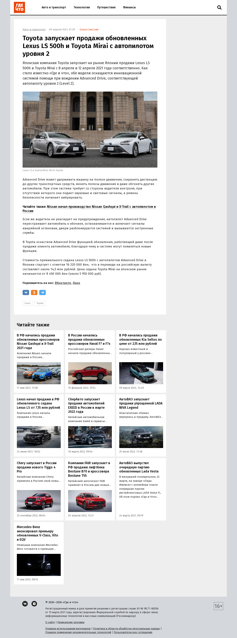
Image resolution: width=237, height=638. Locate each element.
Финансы (129, 7)
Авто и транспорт (54, 7)
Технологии (82, 7)
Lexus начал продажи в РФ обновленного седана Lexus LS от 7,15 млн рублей (38, 403)
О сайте (50, 622)
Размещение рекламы (70, 622)
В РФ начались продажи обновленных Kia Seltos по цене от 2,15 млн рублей (140, 339)
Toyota (39, 303)
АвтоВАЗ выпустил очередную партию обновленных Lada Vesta (138, 467)
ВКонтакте (63, 283)
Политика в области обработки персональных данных (126, 628)
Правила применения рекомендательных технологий (78, 632)
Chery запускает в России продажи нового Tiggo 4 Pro (36, 467)
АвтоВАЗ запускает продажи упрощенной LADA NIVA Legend (141, 403)
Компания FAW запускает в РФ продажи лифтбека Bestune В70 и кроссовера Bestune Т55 (89, 469)
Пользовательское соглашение (133, 632)
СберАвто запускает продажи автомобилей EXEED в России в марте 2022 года (86, 405)
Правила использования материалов (68, 628)
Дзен (76, 283)
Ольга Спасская (89, 29)
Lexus (28, 303)
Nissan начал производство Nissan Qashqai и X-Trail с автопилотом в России (89, 209)
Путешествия (106, 7)
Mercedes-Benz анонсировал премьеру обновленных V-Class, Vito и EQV (37, 533)
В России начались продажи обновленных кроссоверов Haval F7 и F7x (89, 339)
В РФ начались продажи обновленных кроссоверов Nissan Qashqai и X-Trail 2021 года (38, 341)
